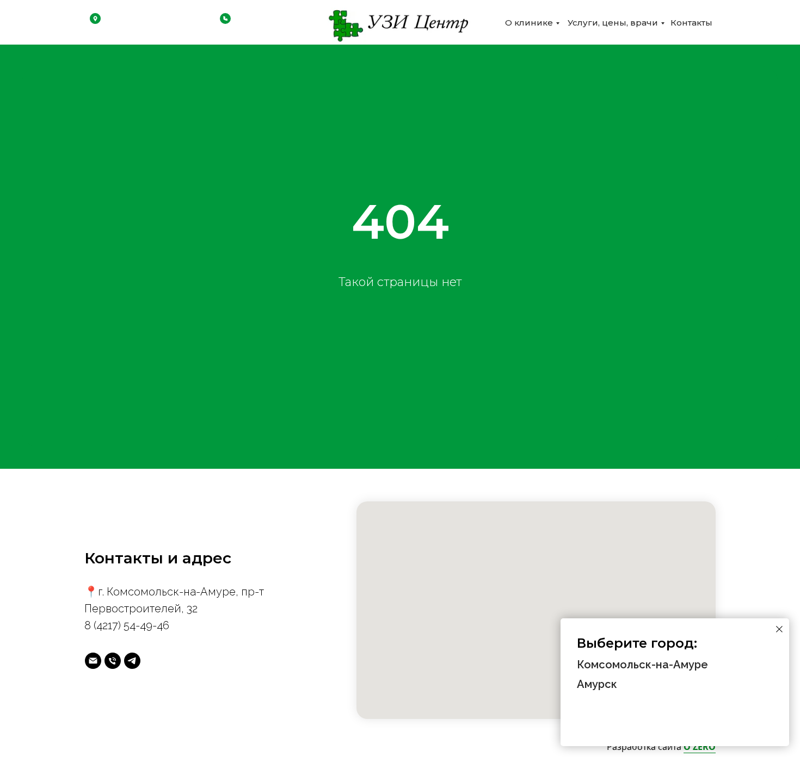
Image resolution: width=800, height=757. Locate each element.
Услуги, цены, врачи (613, 22)
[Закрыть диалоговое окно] (779, 629)
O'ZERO (700, 747)
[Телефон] (112, 661)
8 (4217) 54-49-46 (126, 625)
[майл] (93, 661)
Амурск (597, 684)
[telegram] (132, 661)
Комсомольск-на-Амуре (642, 664)
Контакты (691, 22)
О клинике (529, 22)
